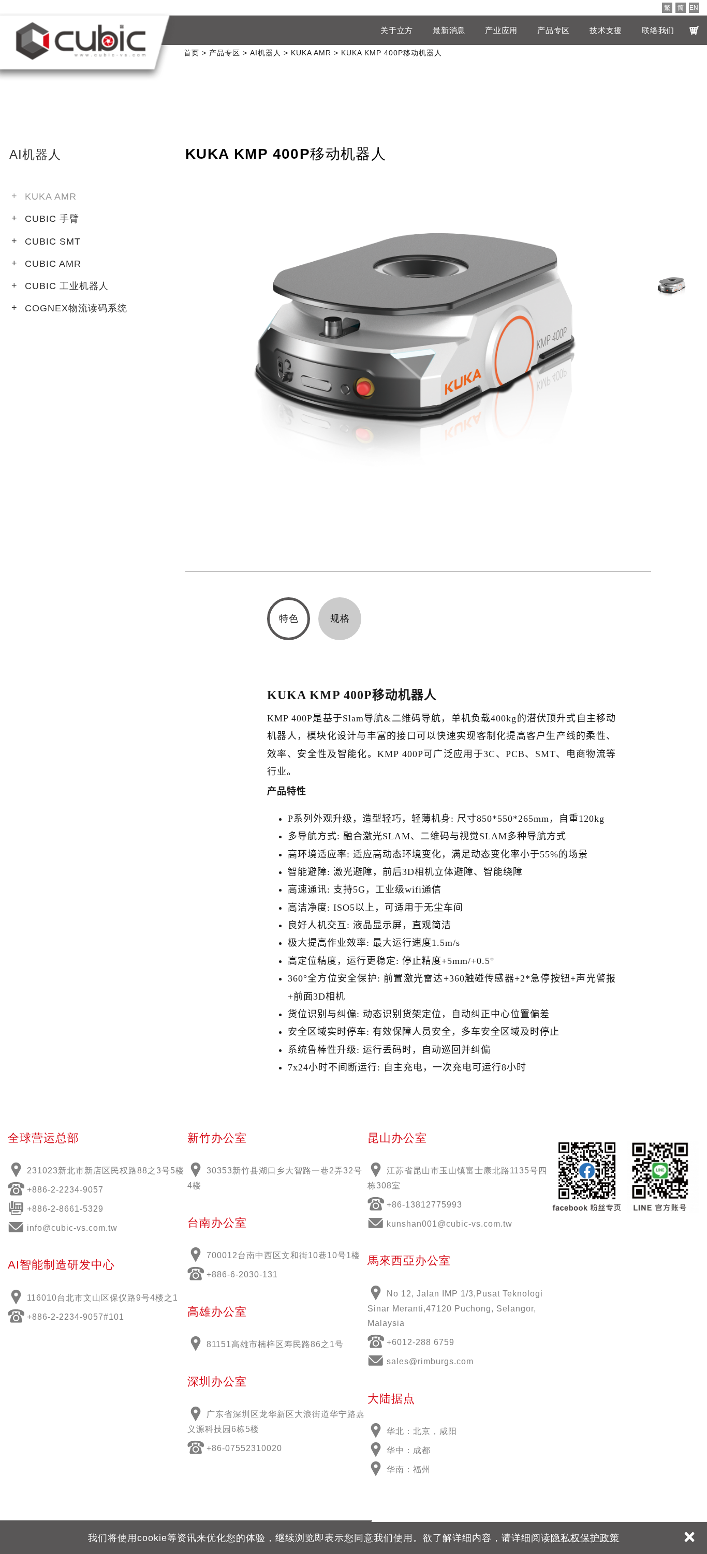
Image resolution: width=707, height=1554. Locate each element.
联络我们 (658, 30)
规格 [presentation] (340, 618)
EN (693, 7)
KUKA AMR (51, 196)
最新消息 (449, 30)
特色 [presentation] (289, 618)
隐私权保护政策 (585, 1538)
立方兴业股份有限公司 (81, 41)
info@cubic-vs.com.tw (72, 1228)
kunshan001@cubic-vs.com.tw (449, 1223)
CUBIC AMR (53, 264)
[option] (418, 359)
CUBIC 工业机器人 (67, 286)
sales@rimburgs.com (430, 1361)
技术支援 (606, 30)
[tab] (288, 618)
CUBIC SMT (53, 241)
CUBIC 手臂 (52, 219)
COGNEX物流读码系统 (76, 308)
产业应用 (501, 30)
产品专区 (553, 30)
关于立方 (396, 30)
